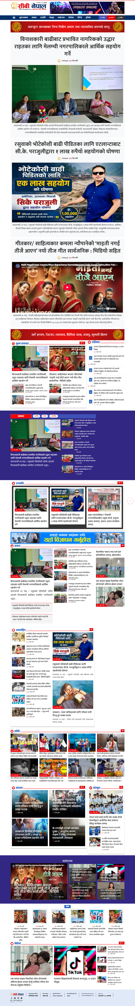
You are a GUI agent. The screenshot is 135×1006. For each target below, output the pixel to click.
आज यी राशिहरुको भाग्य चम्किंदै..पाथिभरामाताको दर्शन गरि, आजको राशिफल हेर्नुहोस (109, 402)
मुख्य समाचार (23, 17)
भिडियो (80, 17)
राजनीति (43, 17)
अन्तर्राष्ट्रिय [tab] (53, 416)
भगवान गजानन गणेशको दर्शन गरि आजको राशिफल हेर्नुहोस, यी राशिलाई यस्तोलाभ (106, 371)
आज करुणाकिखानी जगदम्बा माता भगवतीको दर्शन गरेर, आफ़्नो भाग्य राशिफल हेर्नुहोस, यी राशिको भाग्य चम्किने (105, 382)
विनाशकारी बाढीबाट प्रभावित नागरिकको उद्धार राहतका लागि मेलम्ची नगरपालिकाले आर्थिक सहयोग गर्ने (67, 47)
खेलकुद (51, 17)
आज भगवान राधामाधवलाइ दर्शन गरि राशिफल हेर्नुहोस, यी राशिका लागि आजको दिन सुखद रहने (108, 393)
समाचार (34, 17)
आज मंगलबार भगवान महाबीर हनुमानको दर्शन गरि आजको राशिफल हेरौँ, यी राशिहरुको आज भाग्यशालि (107, 360)
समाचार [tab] (21, 416)
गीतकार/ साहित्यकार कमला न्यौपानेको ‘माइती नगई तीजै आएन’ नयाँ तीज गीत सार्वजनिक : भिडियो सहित (68, 247)
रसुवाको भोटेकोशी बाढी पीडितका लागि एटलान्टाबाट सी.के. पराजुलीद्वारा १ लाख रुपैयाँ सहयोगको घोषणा (67, 148)
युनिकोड (88, 17)
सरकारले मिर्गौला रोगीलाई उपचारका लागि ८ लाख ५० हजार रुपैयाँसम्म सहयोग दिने (29, 834)
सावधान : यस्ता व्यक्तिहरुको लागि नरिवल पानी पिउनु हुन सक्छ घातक (29, 806)
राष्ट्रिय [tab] (44, 416)
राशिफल (71, 17)
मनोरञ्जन (61, 17)
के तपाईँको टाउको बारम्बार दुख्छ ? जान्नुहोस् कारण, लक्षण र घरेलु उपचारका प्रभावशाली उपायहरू (65, 833)
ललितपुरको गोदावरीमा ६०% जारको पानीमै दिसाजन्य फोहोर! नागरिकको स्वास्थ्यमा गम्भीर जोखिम (66, 805)
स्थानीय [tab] (36, 416)
